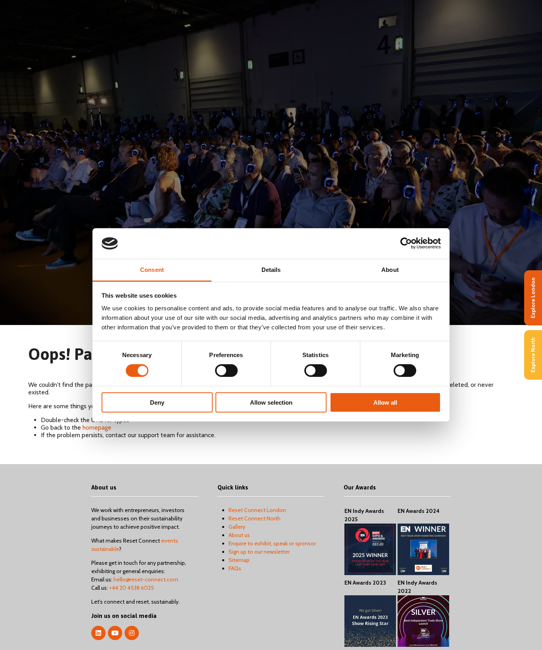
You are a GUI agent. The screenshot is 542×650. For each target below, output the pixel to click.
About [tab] (390, 269)
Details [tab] (271, 269)
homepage (97, 427)
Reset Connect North (255, 518)
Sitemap (239, 560)
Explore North (532, 355)
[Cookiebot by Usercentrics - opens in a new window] (406, 243)
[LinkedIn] (98, 633)
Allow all (385, 402)
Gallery (237, 526)
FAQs (235, 568)
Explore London (532, 297)
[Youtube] (115, 633)
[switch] (226, 370)
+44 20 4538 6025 (131, 587)
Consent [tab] (152, 269)
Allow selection (271, 402)
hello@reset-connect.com (145, 579)
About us (239, 535)
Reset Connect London (257, 510)
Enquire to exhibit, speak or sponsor (272, 543)
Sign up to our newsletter (259, 551)
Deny (157, 402)
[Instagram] (132, 633)
